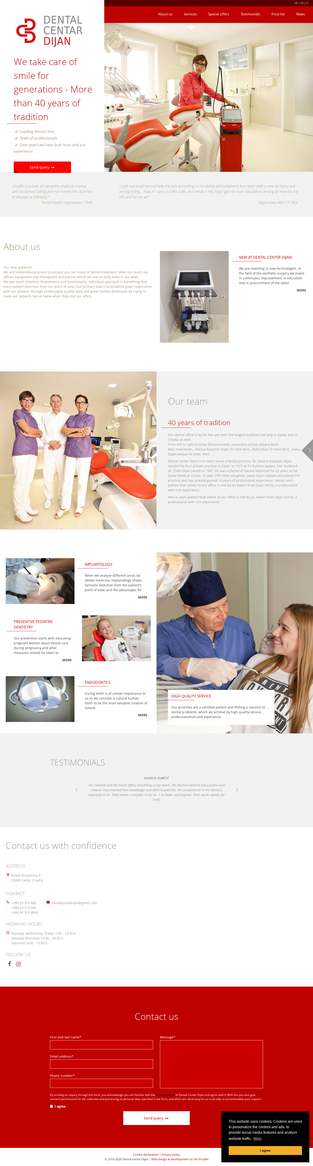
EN (302, 3)
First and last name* (65, 1037)
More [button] (257, 1139)
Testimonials (250, 14)
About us (165, 14)
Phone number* (62, 1075)
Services (190, 14)
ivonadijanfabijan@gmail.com (74, 903)
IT (307, 3)
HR (296, 3)
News (300, 14)
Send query (40, 167)
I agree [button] (265, 1150)
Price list (278, 14)
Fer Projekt (201, 1159)
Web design (159, 1159)
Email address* (62, 1056)
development (179, 1159)
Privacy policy (171, 1154)
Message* (167, 1037)
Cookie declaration (146, 1154)
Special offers (218, 14)
